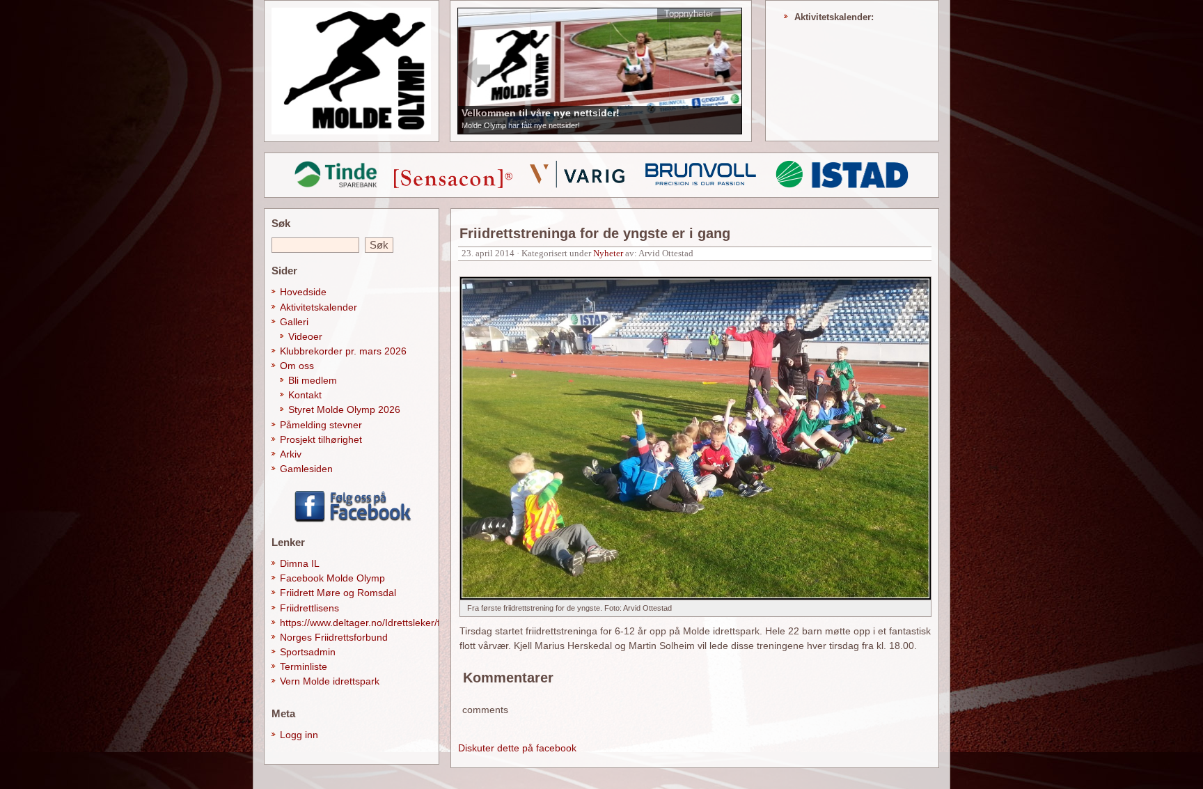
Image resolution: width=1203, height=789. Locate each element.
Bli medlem (312, 380)
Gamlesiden (306, 468)
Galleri (294, 321)
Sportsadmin (308, 651)
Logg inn (299, 734)
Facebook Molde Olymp (332, 578)
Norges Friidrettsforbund (334, 637)
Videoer (305, 336)
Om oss (297, 365)
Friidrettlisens (309, 608)
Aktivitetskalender (318, 307)
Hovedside (303, 291)
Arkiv (290, 454)
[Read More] (600, 70)
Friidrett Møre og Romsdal (338, 592)
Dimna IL (300, 563)
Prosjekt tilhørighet (321, 439)
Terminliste (303, 666)
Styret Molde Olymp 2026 (344, 409)
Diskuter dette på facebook (517, 747)
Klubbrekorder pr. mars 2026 (343, 351)
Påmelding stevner (321, 424)
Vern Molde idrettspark (329, 681)
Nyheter (608, 253)
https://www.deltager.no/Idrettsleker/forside (373, 622)
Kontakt (305, 394)
